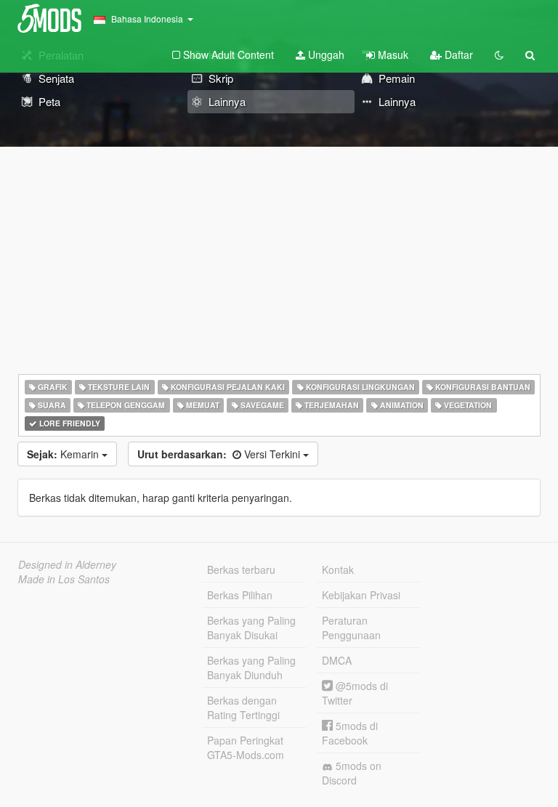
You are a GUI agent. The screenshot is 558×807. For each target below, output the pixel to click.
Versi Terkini (220, 454)
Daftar (457, 54)
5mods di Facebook (350, 732)
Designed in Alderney (67, 564)
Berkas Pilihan (239, 595)
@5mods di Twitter (355, 692)
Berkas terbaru (241, 569)
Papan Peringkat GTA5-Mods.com (245, 747)
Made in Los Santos (64, 579)
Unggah (324, 54)
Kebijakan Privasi (361, 595)
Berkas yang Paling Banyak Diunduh (251, 667)
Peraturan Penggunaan (351, 627)
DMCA (337, 660)
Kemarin (64, 454)
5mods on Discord (351, 772)
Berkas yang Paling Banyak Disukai (251, 627)
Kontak (338, 569)
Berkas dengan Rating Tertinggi (243, 707)
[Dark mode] (499, 54)
